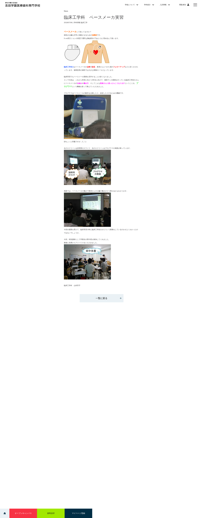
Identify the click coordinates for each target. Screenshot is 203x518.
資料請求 (51, 513)
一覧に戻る (101, 298)
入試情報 (163, 5)
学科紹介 (147, 5)
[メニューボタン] (195, 4)
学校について (130, 5)
